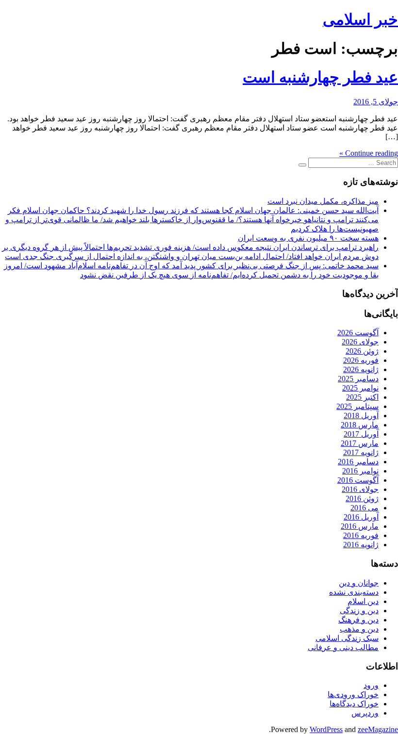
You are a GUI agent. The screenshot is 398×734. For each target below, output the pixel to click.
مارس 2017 (360, 443)
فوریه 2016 (361, 535)
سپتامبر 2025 (357, 406)
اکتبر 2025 (362, 397)
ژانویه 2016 (361, 544)
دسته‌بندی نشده (354, 592)
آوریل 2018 (361, 415)
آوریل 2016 (361, 517)
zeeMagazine (378, 729)
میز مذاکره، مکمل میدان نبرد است (323, 201)
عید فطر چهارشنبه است (320, 77)
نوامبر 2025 (360, 388)
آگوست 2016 (358, 480)
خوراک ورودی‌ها (353, 694)
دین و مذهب (359, 629)
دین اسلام (363, 601)
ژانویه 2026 (361, 369)
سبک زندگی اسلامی (347, 638)
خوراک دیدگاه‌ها (354, 704)
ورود (371, 685)
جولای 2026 (360, 342)
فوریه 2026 (361, 360)
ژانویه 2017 (361, 452)
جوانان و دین (359, 583)
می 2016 (364, 508)
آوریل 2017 (361, 434)
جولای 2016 (360, 489)
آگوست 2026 (358, 332)
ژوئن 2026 (362, 351)
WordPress (326, 729)
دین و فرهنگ (358, 620)
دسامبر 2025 (358, 379)
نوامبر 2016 (360, 471)
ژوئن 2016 (362, 498)
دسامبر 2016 (358, 461)
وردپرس (365, 713)
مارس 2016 (360, 526)
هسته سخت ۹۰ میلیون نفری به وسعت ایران (308, 238)
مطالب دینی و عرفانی (343, 647)
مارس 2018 (360, 425)
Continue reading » (368, 153)
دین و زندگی (359, 610)
